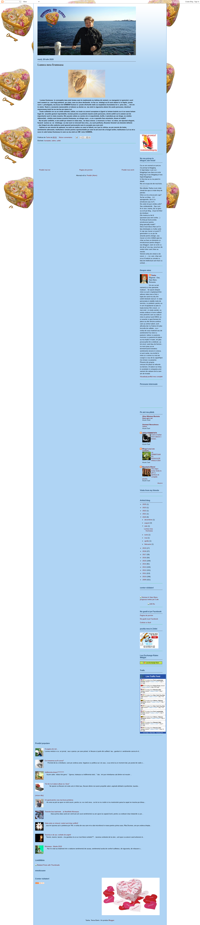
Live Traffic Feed (153, 676)
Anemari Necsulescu (150, 424)
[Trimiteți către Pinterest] (89, 137)
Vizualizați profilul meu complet (151, 376)
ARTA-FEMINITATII (149, 433)
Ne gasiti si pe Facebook (149, 619)
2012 (144, 570)
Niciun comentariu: (66, 137)
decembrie (148, 520)
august (147, 523)
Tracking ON (159, 732)
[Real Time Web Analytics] (39, 883)
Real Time (152, 732)
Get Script (145, 732)
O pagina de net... (51, 749)
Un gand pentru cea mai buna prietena (59, 800)
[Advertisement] (87, 155)
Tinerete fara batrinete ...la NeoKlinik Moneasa (62, 812)
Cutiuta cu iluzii (145, 622)
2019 (144, 548)
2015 (144, 561)
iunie (146, 535)
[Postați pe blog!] (83, 137)
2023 (144, 507)
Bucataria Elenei (148, 467)
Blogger (111, 920)
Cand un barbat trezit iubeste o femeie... (156, 437)
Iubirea (144, 426)
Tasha (153, 275)
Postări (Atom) (92, 175)
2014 (144, 564)
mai (146, 538)
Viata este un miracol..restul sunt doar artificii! (61, 823)
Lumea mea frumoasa (50, 64)
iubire (54, 141)
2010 (144, 576)
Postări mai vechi (128, 170)
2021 (144, 514)
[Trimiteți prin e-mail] (81, 137)
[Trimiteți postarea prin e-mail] (76, 137)
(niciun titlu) (39, 795)
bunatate (47, 141)
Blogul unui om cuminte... (148, 450)
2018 (144, 551)
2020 (144, 517)
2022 (144, 511)
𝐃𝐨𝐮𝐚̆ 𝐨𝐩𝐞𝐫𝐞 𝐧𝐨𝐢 (147, 418)
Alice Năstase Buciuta (151, 416)
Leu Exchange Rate (152, 663)
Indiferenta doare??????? (54, 772)
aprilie (146, 541)
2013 (144, 567)
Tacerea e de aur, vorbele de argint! (58, 835)
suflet (59, 141)
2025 (144, 504)
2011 (144, 573)
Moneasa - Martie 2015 (53, 846)
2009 (144, 580)
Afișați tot (159, 483)
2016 (144, 558)
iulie (146, 526)
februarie (148, 544)
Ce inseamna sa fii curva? (54, 761)
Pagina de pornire (85, 170)
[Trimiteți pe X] (85, 137)
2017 (144, 554)
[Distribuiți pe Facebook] (87, 137)
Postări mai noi (44, 170)
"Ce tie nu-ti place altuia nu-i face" (57, 784)
